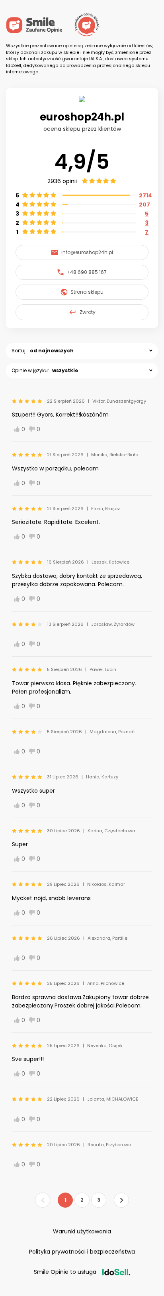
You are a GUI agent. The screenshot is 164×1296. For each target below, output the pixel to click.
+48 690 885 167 (86, 272)
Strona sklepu (86, 292)
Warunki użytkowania (82, 1231)
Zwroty (88, 312)
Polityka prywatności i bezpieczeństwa (82, 1252)
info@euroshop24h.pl (87, 252)
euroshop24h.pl (82, 117)
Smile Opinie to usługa (65, 1272)
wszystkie (65, 370)
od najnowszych (52, 350)
